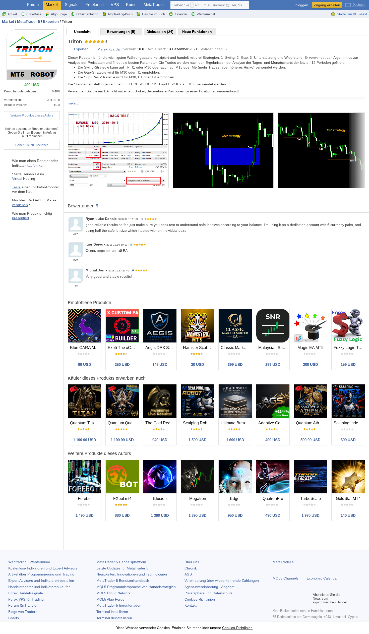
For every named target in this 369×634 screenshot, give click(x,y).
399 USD (235, 364)
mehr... (73, 103)
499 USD (272, 440)
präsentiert (20, 218)
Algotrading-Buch (120, 14)
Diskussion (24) (160, 32)
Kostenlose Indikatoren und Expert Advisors (42, 568)
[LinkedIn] (308, 599)
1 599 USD (198, 440)
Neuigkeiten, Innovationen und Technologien (131, 574)
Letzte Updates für (122, 568)
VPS (115, 5)
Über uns (191, 562)
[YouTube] (300, 599)
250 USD (122, 364)
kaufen (32, 165)
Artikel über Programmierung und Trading (41, 574)
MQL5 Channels (285, 578)
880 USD (122, 515)
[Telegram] (284, 599)
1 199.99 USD (84, 440)
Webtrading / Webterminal (29, 562)
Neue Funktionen (197, 32)
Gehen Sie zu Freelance (31, 145)
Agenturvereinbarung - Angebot (209, 587)
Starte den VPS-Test (352, 14)
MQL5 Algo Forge (110, 599)
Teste (16, 187)
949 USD (159, 440)
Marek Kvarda (108, 49)
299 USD (272, 364)
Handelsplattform (121, 562)
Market (52, 5)
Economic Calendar (322, 578)
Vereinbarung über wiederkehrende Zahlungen (221, 581)
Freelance (95, 5)
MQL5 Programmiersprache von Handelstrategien (136, 587)
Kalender (180, 14)
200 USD (310, 364)
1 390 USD (198, 515)
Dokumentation (87, 14)
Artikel (12, 14)
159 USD (348, 364)
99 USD (84, 364)
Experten (81, 49)
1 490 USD (85, 515)
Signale (72, 5)
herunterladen (118, 605)
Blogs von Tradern (22, 612)
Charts (13, 618)
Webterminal (206, 14)
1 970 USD (310, 515)
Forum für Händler (23, 605)
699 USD (348, 440)
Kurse (131, 5)
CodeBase (33, 14)
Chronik (190, 568)
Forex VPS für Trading (26, 599)
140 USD (348, 515)
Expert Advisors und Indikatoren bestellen (41, 581)
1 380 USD (160, 515)
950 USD (235, 515)
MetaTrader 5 (283, 562)
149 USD (159, 364)
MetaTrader (154, 5)
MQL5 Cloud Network (113, 593)
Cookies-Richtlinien (199, 599)
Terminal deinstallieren (114, 618)
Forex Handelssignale (25, 593)
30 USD (197, 364)
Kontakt (190, 605)
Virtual (17, 179)
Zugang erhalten (327, 5)
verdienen (20, 205)
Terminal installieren (112, 612)
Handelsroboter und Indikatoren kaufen (39, 587)
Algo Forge (59, 14)
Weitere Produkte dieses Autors (32, 115)
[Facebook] (276, 599)
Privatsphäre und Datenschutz (208, 593)
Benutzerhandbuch (122, 581)
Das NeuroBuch (153, 14)
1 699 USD (235, 440)
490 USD (272, 515)
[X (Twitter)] (292, 599)
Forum (33, 5)
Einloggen (300, 5)
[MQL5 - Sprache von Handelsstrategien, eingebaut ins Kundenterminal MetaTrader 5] (12, 5)
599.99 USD (310, 440)
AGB (188, 574)
